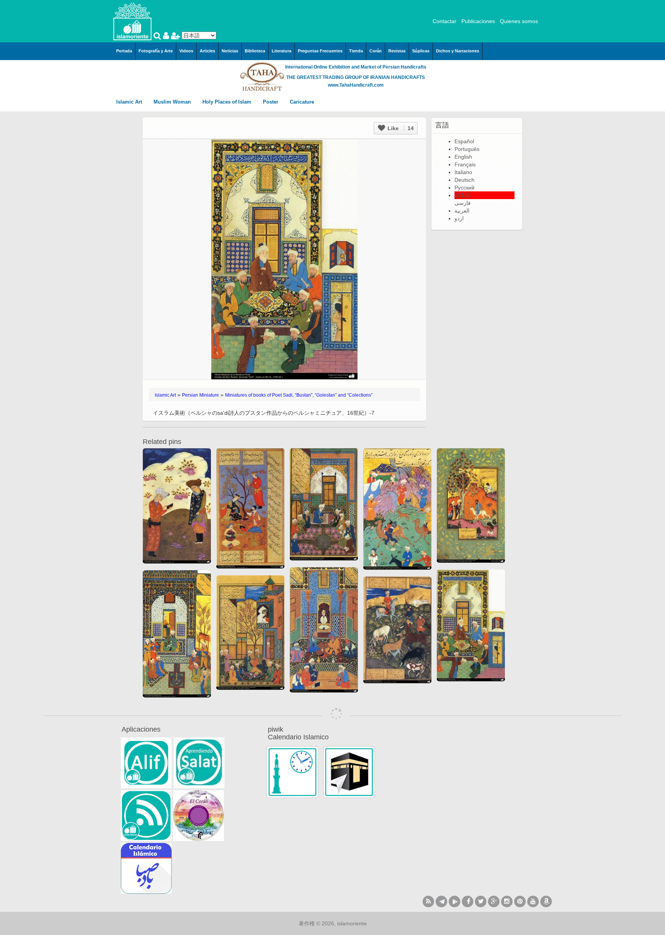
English (463, 157)
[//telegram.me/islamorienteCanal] (441, 901)
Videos (186, 51)
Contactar (444, 21)
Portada (124, 51)
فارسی (462, 203)
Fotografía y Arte (156, 51)
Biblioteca (255, 51)
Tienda (356, 51)
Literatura (281, 51)
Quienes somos (519, 21)
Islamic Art (130, 102)
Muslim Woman (173, 102)
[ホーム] (132, 21)
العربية (462, 211)
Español (464, 141)
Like (400, 128)
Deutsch (464, 180)
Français (465, 164)
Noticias (230, 51)
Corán (375, 51)
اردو (459, 218)
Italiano (463, 172)
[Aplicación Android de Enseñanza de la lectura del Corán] (146, 762)
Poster (271, 102)
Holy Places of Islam (227, 102)
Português (467, 149)
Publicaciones (478, 21)
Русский (464, 187)
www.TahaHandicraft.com (356, 85)
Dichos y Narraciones (457, 51)
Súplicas (420, 51)
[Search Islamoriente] (158, 37)
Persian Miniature (200, 395)
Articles (207, 51)
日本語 (462, 195)
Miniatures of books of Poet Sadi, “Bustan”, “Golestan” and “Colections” (299, 395)
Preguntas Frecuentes (320, 51)
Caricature (302, 102)
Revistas (397, 51)
